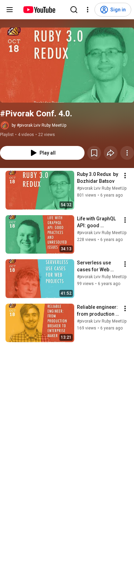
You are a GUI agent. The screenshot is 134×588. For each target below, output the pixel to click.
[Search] (74, 10)
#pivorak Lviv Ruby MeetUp (101, 188)
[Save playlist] (94, 153)
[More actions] (127, 153)
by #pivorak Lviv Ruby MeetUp (39, 125)
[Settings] (87, 10)
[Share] (111, 153)
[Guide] (9, 10)
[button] (67, 65)
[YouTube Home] (39, 9)
